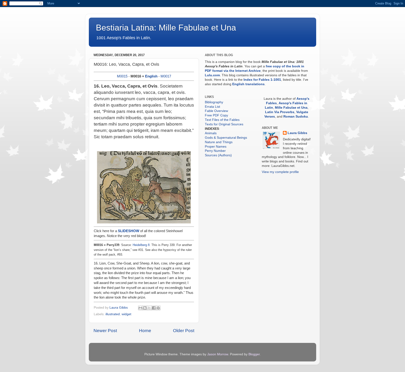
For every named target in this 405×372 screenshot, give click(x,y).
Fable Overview (216, 111)
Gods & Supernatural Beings (226, 137)
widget (126, 314)
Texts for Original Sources (224, 124)
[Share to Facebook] (153, 308)
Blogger (254, 354)
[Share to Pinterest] (158, 308)
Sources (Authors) (218, 155)
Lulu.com (212, 75)
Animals (211, 133)
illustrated (112, 314)
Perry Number (215, 151)
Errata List (212, 106)
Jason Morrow (217, 354)
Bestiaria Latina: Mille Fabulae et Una (166, 27)
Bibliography (214, 102)
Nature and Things (218, 142)
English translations (248, 84)
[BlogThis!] (144, 308)
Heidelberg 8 (141, 245)
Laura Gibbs (297, 133)
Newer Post (105, 330)
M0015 (122, 76)
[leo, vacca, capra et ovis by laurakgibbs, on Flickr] (144, 222)
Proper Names (215, 146)
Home (145, 330)
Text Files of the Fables (222, 120)
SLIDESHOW (128, 231)
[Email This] (140, 308)
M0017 (166, 76)
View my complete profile (280, 172)
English (151, 76)
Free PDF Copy (216, 115)
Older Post (183, 330)
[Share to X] (149, 308)
